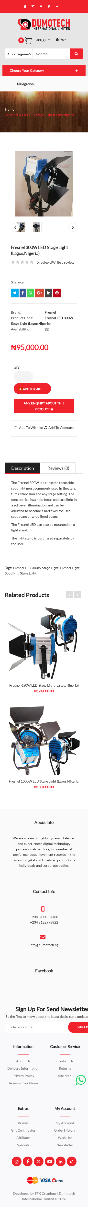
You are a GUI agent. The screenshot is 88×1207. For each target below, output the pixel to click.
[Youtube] (49, 1161)
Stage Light (28, 573)
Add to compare (61, 427)
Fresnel (50, 312)
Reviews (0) (58, 468)
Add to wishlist (31, 427)
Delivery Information (23, 1068)
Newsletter (64, 1145)
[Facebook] (27, 1161)
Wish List (65, 1138)
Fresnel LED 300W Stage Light (35, 568)
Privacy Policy (23, 1076)
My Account (64, 1123)
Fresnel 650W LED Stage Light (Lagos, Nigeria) (44, 685)
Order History (65, 1130)
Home (9, 109)
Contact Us (64, 1061)
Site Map (64, 1076)
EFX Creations (45, 1193)
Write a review (63, 262)
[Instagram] (16, 1161)
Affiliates (23, 1138)
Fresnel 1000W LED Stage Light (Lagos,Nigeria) (44, 781)
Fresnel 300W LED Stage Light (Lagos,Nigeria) (41, 115)
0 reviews (44, 262)
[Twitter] (38, 1161)
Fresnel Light (69, 568)
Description (22, 468)
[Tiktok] (71, 1161)
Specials (23, 1145)
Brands (23, 1123)
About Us (23, 1061)
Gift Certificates (23, 1130)
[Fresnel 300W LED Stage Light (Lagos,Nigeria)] (44, 184)
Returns (65, 1068)
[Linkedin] (60, 1161)
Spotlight (12, 573)
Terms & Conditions (23, 1083)
